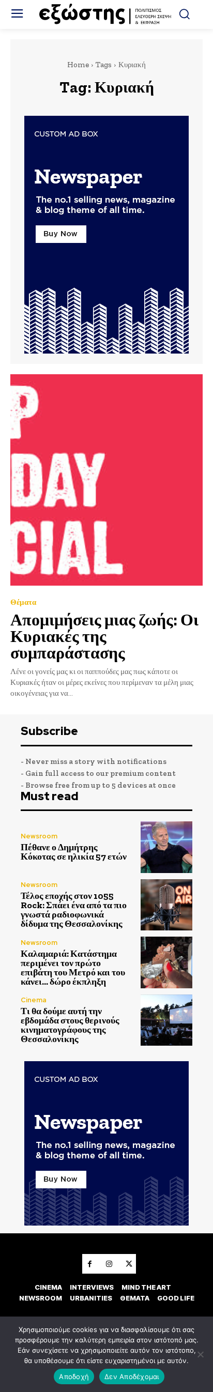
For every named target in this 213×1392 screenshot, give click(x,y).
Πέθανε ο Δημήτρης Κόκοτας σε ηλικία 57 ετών (74, 852)
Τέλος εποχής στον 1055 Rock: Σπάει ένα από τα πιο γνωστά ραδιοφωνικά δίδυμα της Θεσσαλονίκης (74, 909)
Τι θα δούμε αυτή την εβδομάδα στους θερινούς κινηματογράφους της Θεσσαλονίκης (70, 1025)
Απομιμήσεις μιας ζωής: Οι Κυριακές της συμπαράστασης (104, 636)
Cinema (34, 1000)
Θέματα (23, 602)
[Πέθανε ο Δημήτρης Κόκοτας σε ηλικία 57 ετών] (166, 847)
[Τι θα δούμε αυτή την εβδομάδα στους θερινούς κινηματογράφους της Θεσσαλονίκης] (166, 1020)
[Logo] (106, 14)
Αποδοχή (74, 1376)
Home (78, 64)
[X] (128, 1264)
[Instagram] (109, 1264)
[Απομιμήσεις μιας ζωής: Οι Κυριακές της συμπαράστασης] (106, 480)
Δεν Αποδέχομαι (131, 1376)
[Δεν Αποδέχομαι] (200, 1354)
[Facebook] (89, 1264)
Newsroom (39, 836)
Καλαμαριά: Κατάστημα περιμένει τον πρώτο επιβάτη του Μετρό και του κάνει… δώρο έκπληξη (73, 967)
